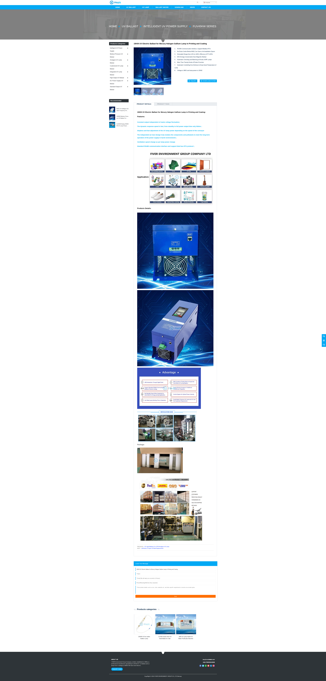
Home (113, 26)
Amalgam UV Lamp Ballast (116, 61)
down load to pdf (209, 81)
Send (175, 596)
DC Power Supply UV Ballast (116, 82)
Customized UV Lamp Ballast (116, 67)
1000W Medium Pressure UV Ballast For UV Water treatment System (122, 117)
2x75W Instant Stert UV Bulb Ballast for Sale (164, 637)
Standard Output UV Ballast (116, 88)
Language (207, 2)
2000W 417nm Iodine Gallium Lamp (144, 637)
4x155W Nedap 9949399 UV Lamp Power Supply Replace (122, 125)
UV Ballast (130, 26)
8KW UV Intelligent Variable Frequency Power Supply (122, 110)
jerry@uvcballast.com (209, 659)
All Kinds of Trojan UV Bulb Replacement (152, 548)
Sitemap (179, 676)
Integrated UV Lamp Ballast (116, 73)
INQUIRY (193, 81)
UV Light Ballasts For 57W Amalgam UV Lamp (156, 546)
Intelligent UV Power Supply (165, 26)
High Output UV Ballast (117, 77)
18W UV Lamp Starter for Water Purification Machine (185, 637)
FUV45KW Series (204, 26)
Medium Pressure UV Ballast (116, 55)
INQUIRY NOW (117, 669)
